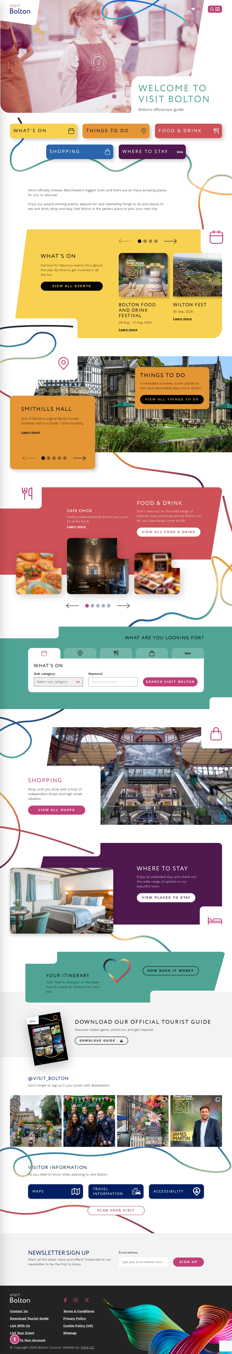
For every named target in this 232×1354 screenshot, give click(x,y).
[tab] (44, 653)
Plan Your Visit (116, 1210)
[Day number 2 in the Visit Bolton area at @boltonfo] (89, 1121)
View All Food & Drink (169, 532)
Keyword (95, 674)
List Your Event (22, 1333)
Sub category (44, 674)
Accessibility (168, 1191)
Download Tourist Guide (29, 1318)
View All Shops (56, 810)
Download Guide (99, 1040)
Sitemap (69, 1333)
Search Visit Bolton (170, 682)
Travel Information (108, 1191)
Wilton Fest (190, 305)
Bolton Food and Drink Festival (137, 310)
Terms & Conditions (78, 1311)
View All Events (71, 286)
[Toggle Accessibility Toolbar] (14, 1339)
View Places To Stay (166, 898)
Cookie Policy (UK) (78, 1326)
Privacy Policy (74, 1318)
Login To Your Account (27, 1340)
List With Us (20, 1326)
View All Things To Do (172, 399)
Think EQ (87, 1347)
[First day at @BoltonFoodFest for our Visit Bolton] (143, 1121)
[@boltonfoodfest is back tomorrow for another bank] (196, 1121)
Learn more (128, 330)
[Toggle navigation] (215, 9)
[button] (125, 241)
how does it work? (171, 971)
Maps (38, 1191)
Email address (128, 1252)
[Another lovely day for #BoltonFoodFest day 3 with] (36, 1121)
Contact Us (19, 1311)
